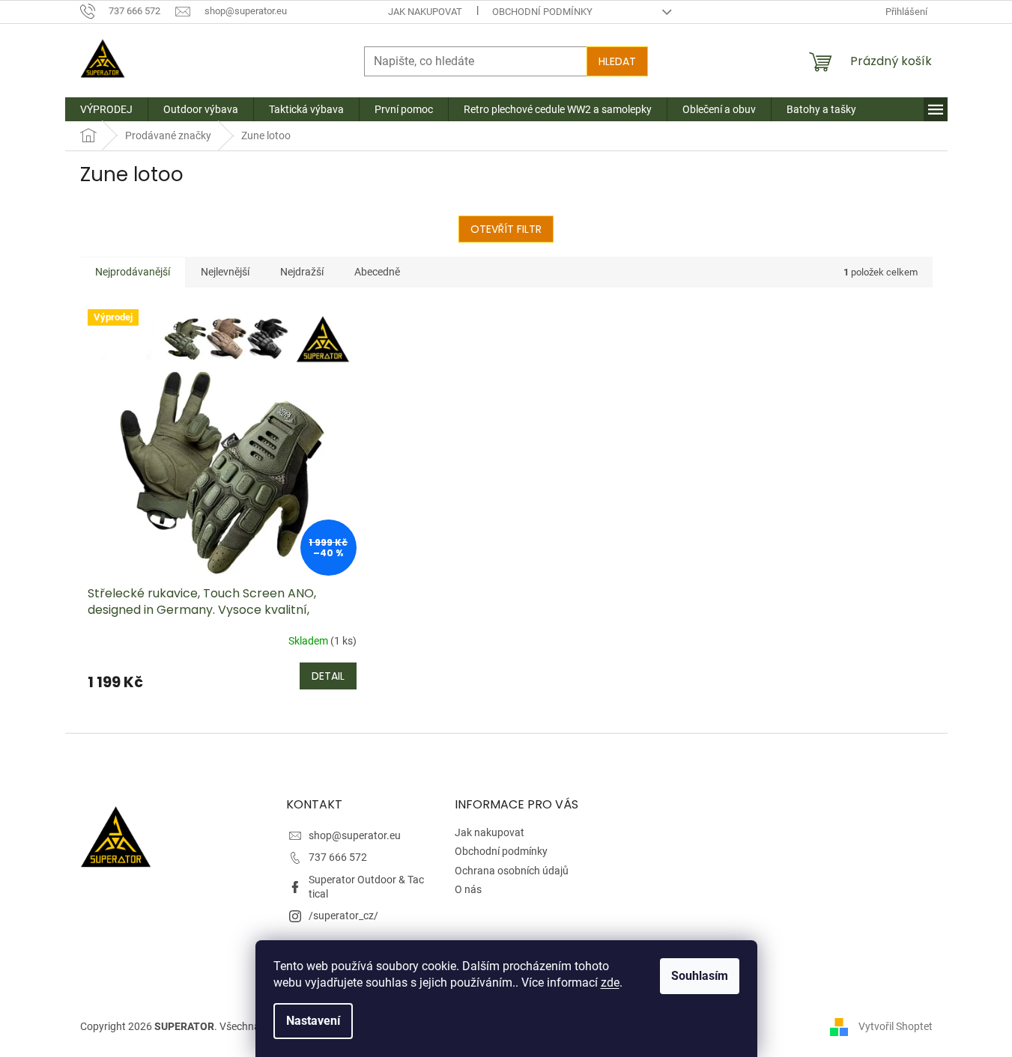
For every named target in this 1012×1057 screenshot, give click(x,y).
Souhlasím (699, 976)
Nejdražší (302, 272)
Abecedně (377, 272)
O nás (468, 889)
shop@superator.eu (355, 835)
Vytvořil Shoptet (895, 1026)
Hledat (617, 61)
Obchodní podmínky (542, 11)
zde (610, 982)
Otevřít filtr (506, 229)
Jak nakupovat (425, 11)
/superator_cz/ (343, 916)
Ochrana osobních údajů (512, 871)
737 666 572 (338, 857)
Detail (328, 675)
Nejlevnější (225, 272)
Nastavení (313, 1021)
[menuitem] (106, 109)
